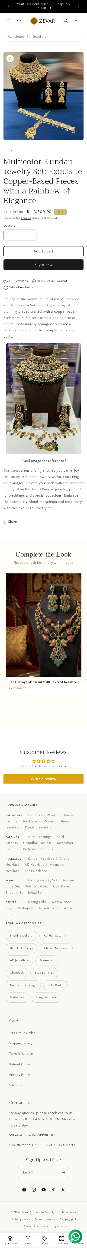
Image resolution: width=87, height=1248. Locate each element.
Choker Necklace (56, 948)
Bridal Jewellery (21, 935)
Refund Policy (19, 1064)
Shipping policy (69, 1219)
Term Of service (21, 1054)
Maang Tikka (37, 902)
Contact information (36, 1226)
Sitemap (15, 1085)
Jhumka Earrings (21, 948)
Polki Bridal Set (36, 886)
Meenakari (47, 960)
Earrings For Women (43, 815)
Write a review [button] (43, 779)
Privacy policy (21, 1219)
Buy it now (44, 265)
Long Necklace (36, 871)
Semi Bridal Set (31, 893)
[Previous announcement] (8, 6)
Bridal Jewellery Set (42, 880)
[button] (9, 21)
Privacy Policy (19, 1075)
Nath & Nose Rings (23, 985)
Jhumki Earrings (40, 837)
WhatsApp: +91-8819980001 (32, 1135)
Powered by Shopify (42, 1212)
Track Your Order (22, 1033)
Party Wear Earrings (38, 849)
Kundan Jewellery (38, 827)
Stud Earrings (44, 972)
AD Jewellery (19, 960)
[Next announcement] (78, 6)
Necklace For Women (39, 821)
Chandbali (17, 972)
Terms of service (45, 1219)
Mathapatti (26, 908)
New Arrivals (49, 908)
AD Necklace (34, 865)
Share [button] (12, 522)
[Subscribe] (63, 1172)
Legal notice (60, 1226)
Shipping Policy (20, 1043)
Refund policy (67, 1212)
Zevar (25, 1212)
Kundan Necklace (41, 859)
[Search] (10, 36)
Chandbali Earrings (37, 843)
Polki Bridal (55, 985)
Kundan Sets (52, 935)
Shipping (26, 218)
